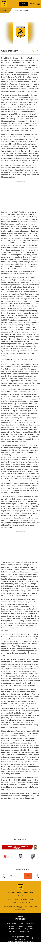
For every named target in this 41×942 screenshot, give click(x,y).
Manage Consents (26, 931)
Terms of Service (14, 929)
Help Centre (11, 923)
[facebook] (19, 896)
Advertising (30, 923)
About (21, 923)
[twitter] (22, 896)
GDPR (30, 926)
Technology (21, 926)
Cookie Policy (13, 931)
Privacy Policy (28, 929)
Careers (11, 926)
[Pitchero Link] (20, 919)
